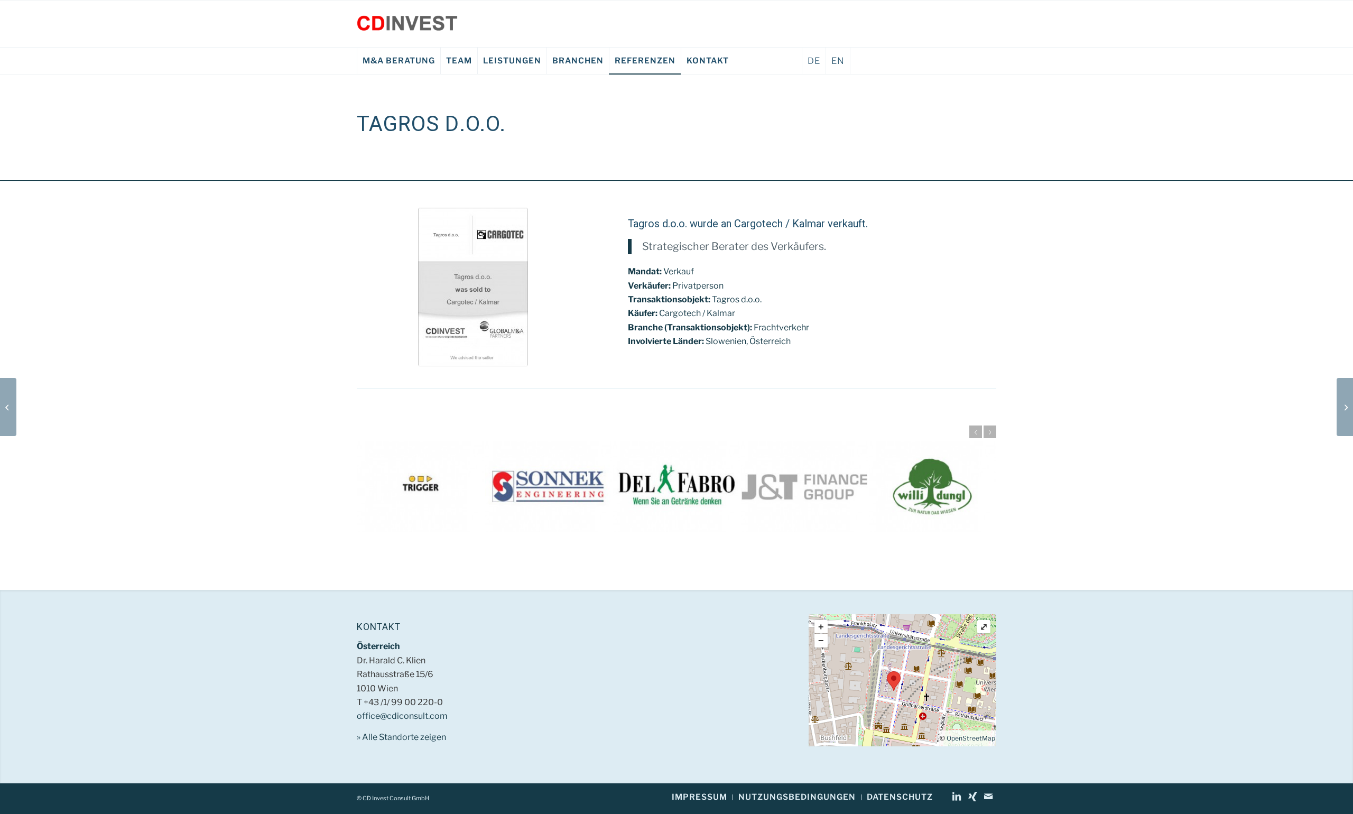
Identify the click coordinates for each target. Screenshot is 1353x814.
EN (838, 61)
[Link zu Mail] (988, 796)
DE (814, 61)
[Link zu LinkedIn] (957, 796)
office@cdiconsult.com (402, 716)
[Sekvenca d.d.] (8, 407)
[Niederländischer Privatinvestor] (1345, 407)
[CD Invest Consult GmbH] (407, 24)
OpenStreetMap (971, 738)
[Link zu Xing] (972, 796)
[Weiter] (990, 432)
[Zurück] (975, 432)
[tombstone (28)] (473, 287)
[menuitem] (398, 61)
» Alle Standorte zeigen (401, 737)
